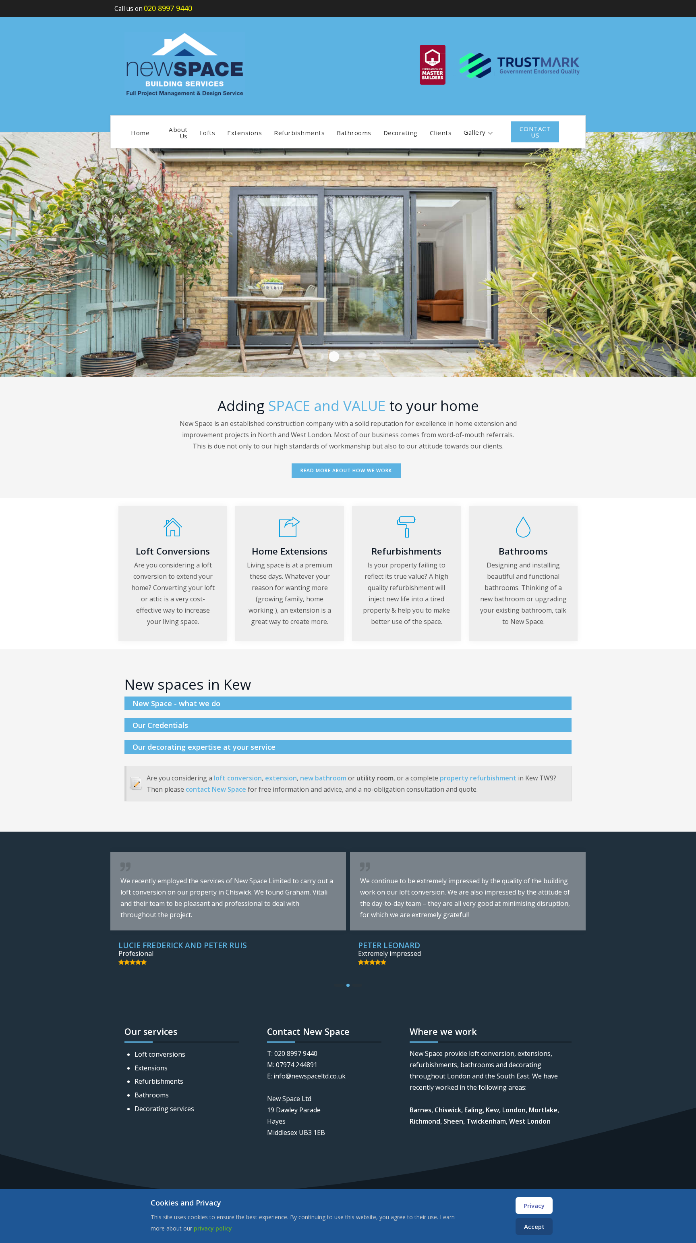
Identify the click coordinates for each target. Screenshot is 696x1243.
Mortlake (543, 1109)
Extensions (244, 133)
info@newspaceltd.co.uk (309, 1076)
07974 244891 (296, 1064)
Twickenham (486, 1121)
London (514, 1109)
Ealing (473, 1109)
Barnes (420, 1109)
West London (530, 1121)
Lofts (207, 133)
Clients (441, 133)
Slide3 (334, 356)
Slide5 (362, 356)
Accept (534, 1226)
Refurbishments (299, 133)
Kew (492, 1109)
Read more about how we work (346, 470)
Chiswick (448, 1109)
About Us (178, 132)
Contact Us (535, 132)
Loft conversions (160, 1054)
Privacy (534, 1205)
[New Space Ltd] (184, 65)
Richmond (425, 1121)
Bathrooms (354, 133)
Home (140, 133)
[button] (339, 985)
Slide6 (376, 356)
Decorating (400, 133)
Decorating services (164, 1108)
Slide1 (348, 356)
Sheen (453, 1121)
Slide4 (320, 356)
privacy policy (213, 1228)
